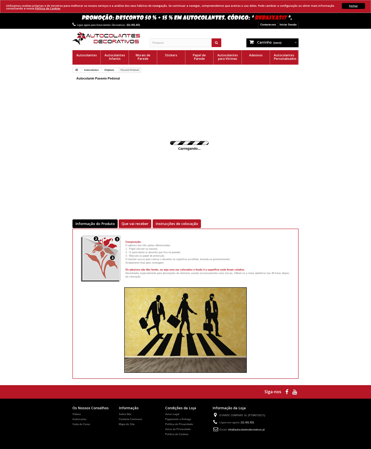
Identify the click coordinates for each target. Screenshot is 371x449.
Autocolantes (86, 55)
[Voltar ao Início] (76, 70)
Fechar (353, 6)
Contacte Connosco (130, 419)
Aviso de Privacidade (178, 429)
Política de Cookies (47, 8)
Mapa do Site (126, 424)
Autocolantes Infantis (115, 57)
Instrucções (79, 419)
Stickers (171, 55)
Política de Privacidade (179, 424)
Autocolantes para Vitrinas (227, 57)
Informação (129, 408)
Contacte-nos (268, 24)
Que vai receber (135, 223)
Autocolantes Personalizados (285, 57)
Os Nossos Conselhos (90, 408)
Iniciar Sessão (288, 24)
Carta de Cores (81, 424)
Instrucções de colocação (177, 223)
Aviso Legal (172, 414)
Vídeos (76, 414)
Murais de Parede (143, 57)
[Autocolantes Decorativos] (108, 38)
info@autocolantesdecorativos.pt (246, 429)
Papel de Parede (199, 57)
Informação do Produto (95, 223)
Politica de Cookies (176, 434)
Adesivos (256, 55)
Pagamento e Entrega (178, 419)
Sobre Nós (125, 414)
